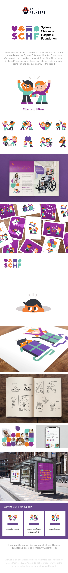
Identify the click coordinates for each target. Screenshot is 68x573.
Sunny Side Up (47, 58)
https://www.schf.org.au (46, 547)
